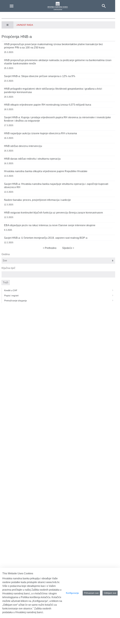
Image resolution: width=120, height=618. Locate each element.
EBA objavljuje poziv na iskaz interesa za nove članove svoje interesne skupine (49, 225)
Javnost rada (24, 25)
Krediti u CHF (11, 290)
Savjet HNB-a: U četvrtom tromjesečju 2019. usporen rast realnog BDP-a (45, 237)
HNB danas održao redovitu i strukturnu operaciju (32, 158)
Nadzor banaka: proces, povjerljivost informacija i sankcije (37, 200)
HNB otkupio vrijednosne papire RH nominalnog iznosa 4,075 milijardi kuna (47, 104)
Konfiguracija (72, 593)
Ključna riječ (8, 268)
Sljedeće (67, 248)
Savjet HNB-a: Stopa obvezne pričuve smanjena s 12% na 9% (39, 76)
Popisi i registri (11, 295)
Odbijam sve (110, 593)
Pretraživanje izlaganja (15, 300)
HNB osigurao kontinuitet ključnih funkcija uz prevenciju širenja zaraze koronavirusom (53, 212)
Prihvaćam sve (91, 593)
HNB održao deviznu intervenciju (23, 146)
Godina (6, 254)
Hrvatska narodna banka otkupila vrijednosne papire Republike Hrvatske (46, 171)
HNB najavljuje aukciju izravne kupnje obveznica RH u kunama (40, 133)
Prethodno (50, 248)
